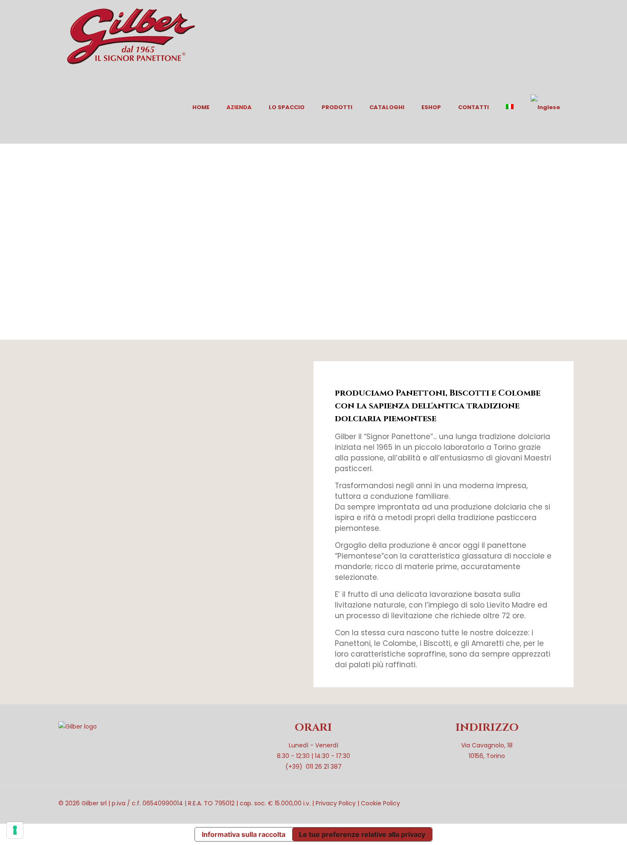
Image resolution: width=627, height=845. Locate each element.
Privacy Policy (336, 803)
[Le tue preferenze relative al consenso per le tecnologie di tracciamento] (15, 830)
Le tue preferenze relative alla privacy (362, 834)
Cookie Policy (380, 803)
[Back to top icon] (560, 803)
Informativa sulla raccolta (243, 834)
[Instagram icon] (539, 803)
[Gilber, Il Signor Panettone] (131, 36)
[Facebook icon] (530, 803)
